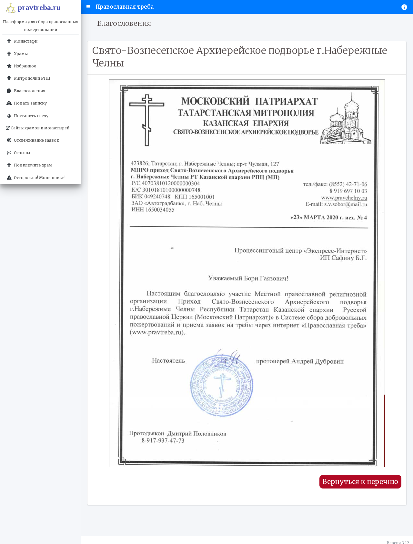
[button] (88, 7)
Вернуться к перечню (360, 482)
